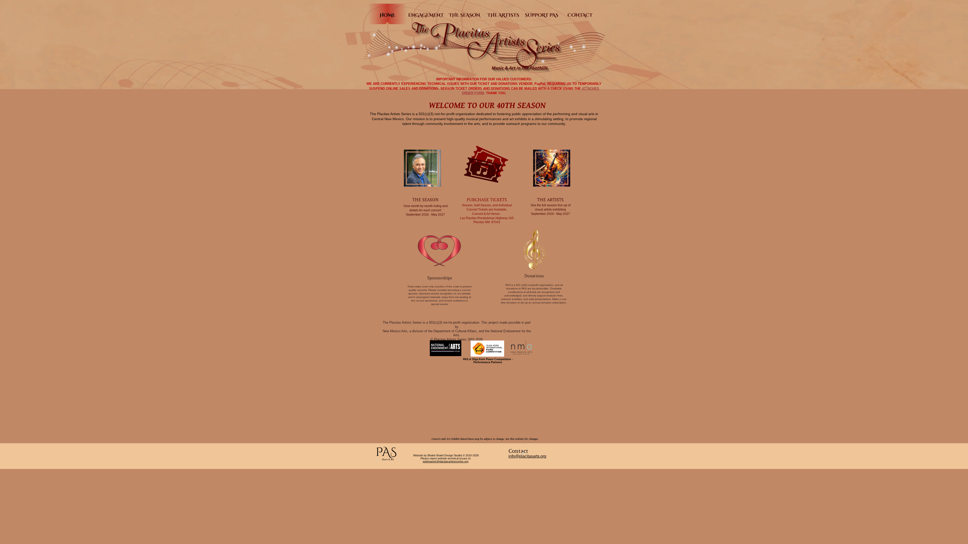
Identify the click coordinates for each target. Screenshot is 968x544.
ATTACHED (591, 88)
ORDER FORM (473, 93)
